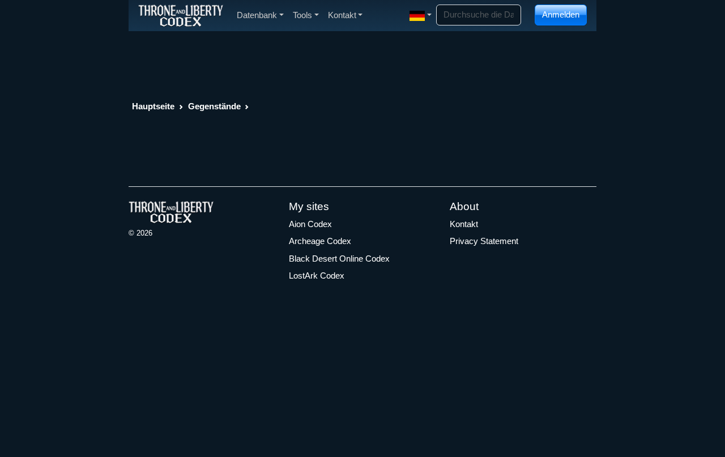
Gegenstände (214, 106)
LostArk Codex (316, 275)
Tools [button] (302, 15)
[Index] (180, 15)
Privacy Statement (484, 241)
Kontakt (464, 224)
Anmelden (560, 14)
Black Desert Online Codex (339, 258)
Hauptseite (153, 106)
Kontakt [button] (342, 15)
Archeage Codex (320, 241)
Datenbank (257, 15)
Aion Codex (310, 224)
